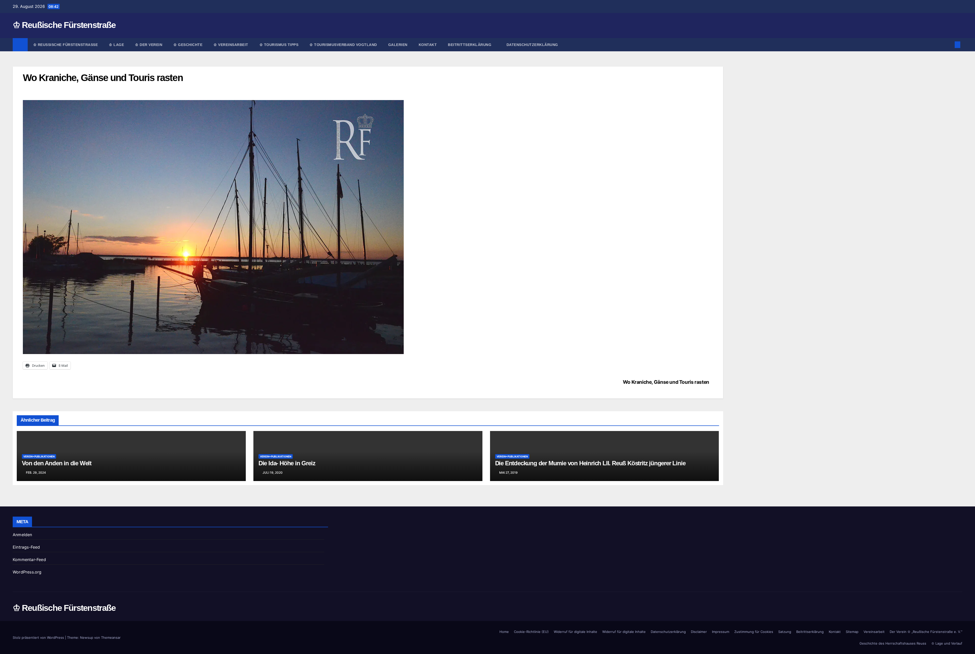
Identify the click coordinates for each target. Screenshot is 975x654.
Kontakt (428, 45)
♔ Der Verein (148, 45)
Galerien (398, 45)
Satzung (784, 632)
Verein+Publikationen (39, 456)
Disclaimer (699, 632)
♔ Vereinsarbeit (231, 45)
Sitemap (852, 632)
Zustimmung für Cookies (753, 632)
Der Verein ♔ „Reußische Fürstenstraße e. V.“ (926, 632)
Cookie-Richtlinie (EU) (531, 632)
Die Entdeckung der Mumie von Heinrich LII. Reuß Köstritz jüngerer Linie (590, 463)
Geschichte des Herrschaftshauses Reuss (892, 643)
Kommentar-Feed (29, 559)
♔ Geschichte (187, 45)
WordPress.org (27, 572)
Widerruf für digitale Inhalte (575, 632)
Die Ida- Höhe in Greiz (286, 463)
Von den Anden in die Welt (56, 463)
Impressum (720, 632)
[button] (949, 44)
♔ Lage (116, 45)
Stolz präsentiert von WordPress (39, 637)
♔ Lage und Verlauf (946, 643)
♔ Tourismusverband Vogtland (343, 45)
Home (504, 632)
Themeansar (111, 637)
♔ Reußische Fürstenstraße (64, 25)
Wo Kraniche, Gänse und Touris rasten (666, 382)
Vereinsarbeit (874, 632)
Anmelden (22, 534)
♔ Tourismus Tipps (279, 45)
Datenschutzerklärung (532, 45)
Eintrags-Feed (26, 547)
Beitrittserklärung (470, 45)
